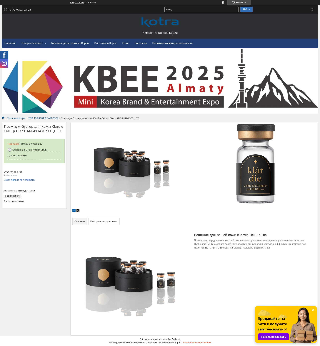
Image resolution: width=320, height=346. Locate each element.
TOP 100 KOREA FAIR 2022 (43, 118)
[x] (77, 211)
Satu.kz (176, 339)
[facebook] (74, 211)
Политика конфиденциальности (172, 43)
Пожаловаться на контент (197, 342)
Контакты (141, 43)
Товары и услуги (16, 118)
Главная (10, 43)
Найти (246, 9)
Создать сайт (77, 2)
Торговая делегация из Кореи (69, 43)
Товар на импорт (32, 43)
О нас (125, 43)
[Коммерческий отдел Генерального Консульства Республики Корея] (160, 22)
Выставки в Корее (105, 43)
